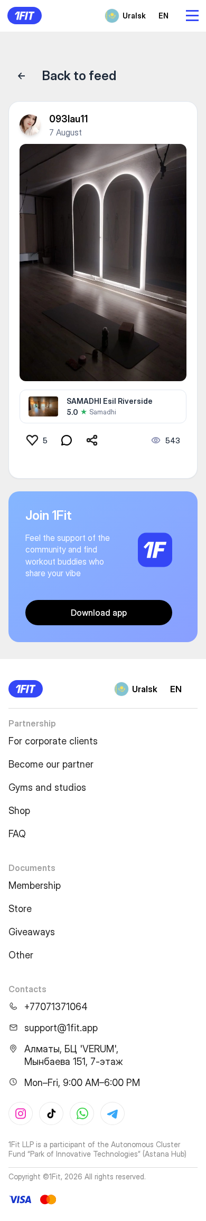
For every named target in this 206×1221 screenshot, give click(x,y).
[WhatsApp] (82, 1113)
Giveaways (31, 931)
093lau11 (68, 118)
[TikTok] (51, 1113)
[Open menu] (192, 15)
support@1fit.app (61, 1027)
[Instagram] (20, 1113)
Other (20, 955)
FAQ (17, 833)
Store (20, 908)
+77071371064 (56, 1006)
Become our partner (50, 764)
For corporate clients (53, 741)
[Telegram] (112, 1113)
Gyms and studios (47, 787)
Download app (99, 612)
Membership (34, 885)
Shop (19, 810)
